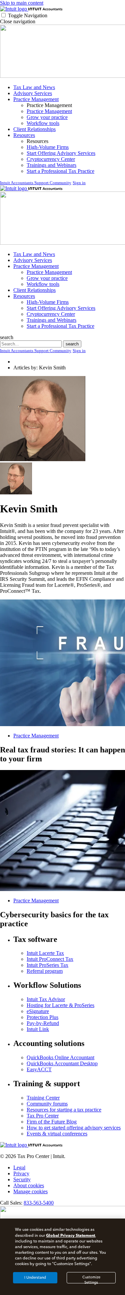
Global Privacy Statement (70, 1235)
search (6, 337)
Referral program (45, 971)
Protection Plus (42, 1017)
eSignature (38, 1011)
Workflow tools (43, 123)
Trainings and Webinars (51, 165)
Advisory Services (32, 93)
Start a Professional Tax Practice (60, 171)
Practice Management (49, 111)
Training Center (43, 1098)
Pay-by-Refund (43, 1023)
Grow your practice (47, 117)
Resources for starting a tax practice (64, 1109)
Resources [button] (24, 135)
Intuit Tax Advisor (46, 999)
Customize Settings (91, 1279)
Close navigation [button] (17, 21)
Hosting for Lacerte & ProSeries (60, 1005)
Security (22, 1179)
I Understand (35, 1277)
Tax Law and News (34, 87)
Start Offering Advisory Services (61, 153)
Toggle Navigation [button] (27, 15)
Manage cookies (30, 1191)
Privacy (21, 1173)
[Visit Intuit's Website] (14, 9)
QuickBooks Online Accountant (60, 1057)
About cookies (28, 1185)
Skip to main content (21, 3)
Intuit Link (38, 1029)
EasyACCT (39, 1069)
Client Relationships (34, 129)
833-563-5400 (39, 1203)
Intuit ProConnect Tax (50, 959)
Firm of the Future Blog (52, 1121)
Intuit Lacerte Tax (45, 953)
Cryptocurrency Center (51, 159)
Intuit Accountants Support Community (35, 182)
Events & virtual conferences (57, 1133)
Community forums (47, 1103)
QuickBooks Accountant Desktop (62, 1063)
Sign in (79, 182)
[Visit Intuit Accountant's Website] (45, 9)
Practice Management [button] (36, 99)
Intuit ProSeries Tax (47, 965)
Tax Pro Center (43, 1115)
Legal (19, 1167)
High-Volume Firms (48, 147)
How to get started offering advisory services (74, 1127)
